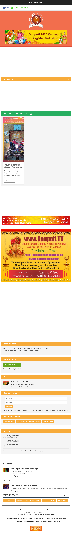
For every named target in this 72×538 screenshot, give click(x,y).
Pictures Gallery (22, 421)
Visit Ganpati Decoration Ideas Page (24, 468)
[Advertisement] (36, 62)
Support (21, 509)
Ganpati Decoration (49, 500)
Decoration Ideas (9, 421)
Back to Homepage (64, 79)
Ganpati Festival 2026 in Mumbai (16, 518)
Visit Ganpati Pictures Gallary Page (24, 485)
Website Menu (37, 2)
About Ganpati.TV (11, 509)
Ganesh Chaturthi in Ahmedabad (24, 521)
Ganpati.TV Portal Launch (19, 381)
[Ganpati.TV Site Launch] (6, 383)
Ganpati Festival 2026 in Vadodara (56, 518)
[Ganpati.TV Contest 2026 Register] (36, 30)
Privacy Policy (47, 509)
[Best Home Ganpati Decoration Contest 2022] (36, 230)
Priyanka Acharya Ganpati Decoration (13, 166)
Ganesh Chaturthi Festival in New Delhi (48, 521)
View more (67, 376)
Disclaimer (38, 509)
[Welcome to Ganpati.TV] (36, 217)
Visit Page (11, 181)
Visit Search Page (12, 365)
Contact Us (29, 509)
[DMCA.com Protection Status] (36, 527)
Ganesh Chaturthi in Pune (35, 518)
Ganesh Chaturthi (34, 421)
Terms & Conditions (60, 509)
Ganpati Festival (48, 421)
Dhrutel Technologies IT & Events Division (42, 514)
